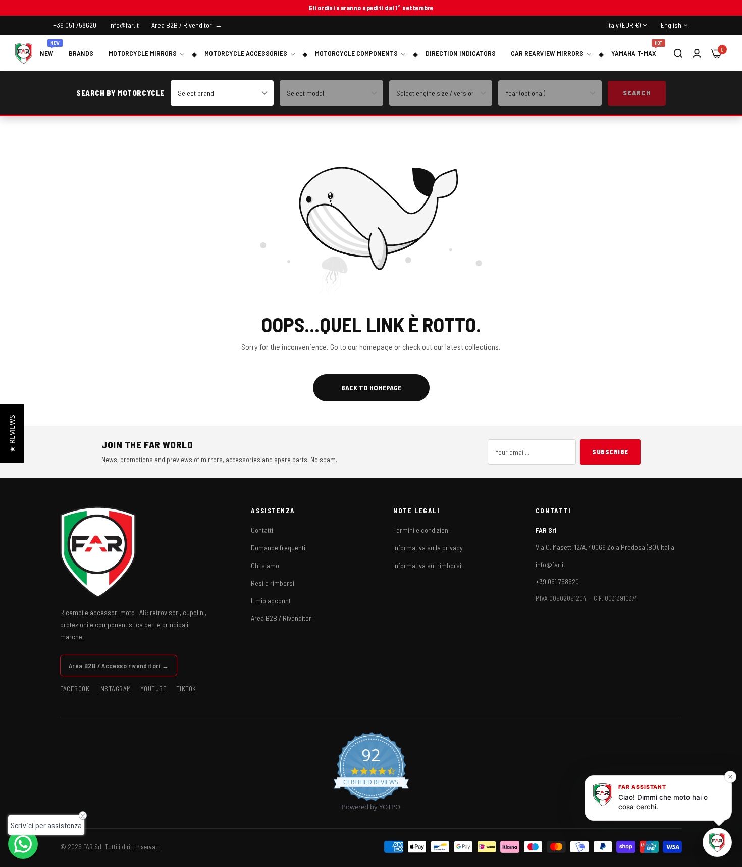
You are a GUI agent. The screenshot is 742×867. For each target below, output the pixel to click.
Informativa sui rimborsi (427, 565)
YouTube (153, 689)
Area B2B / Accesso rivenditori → (119, 665)
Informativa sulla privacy (428, 547)
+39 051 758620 (557, 581)
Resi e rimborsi (272, 583)
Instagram (114, 689)
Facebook (74, 689)
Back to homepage (371, 387)
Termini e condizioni (421, 530)
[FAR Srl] (23, 53)
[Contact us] (23, 844)
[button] (12, 433)
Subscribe (610, 452)
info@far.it (550, 564)
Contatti (262, 530)
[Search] (678, 53)
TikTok (186, 689)
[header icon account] (697, 53)
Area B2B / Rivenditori (282, 618)
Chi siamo (265, 565)
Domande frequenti (278, 547)
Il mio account (271, 600)
